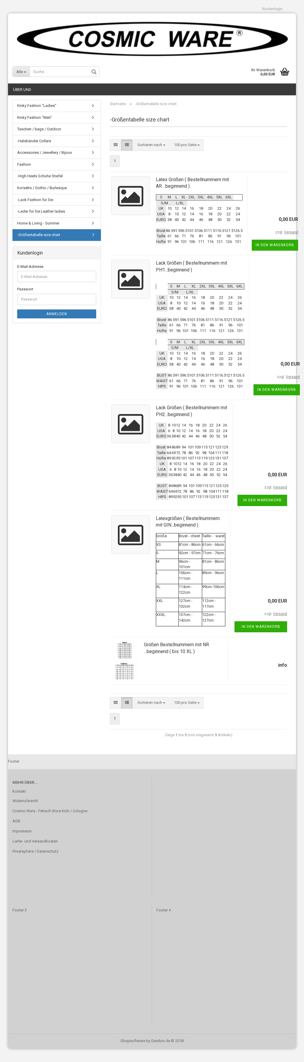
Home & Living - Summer (38, 223)
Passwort (25, 289)
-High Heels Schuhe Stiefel (40, 176)
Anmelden (56, 314)
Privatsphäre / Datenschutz (35, 851)
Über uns (22, 89)
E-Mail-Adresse (30, 266)
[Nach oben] (288, 1053)
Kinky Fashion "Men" (34, 117)
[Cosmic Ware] (152, 36)
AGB (16, 821)
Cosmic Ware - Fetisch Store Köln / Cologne (49, 811)
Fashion (24, 164)
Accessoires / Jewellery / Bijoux (44, 152)
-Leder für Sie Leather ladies (41, 211)
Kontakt (19, 791)
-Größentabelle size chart (38, 235)
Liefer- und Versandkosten (35, 841)
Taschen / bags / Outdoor (39, 129)
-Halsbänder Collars (34, 141)
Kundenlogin (272, 9)
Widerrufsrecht (25, 801)
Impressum (22, 831)
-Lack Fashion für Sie (35, 199)
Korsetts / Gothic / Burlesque (42, 188)
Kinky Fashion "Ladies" (36, 105)
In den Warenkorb (275, 245)
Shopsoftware (133, 1041)
